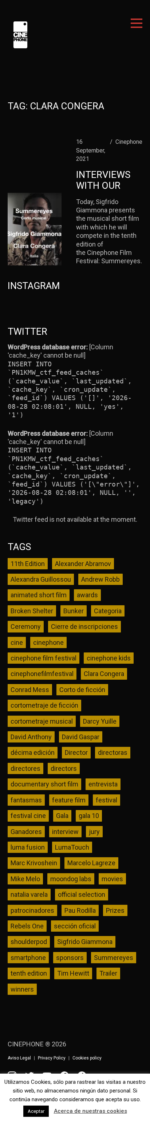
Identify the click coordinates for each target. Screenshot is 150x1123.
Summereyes (113, 957)
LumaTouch (72, 847)
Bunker (73, 611)
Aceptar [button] (36, 1111)
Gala (62, 815)
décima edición (33, 752)
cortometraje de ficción (44, 705)
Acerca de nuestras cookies (90, 1111)
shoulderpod (29, 941)
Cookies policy (87, 1058)
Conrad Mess (30, 689)
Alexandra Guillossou (41, 579)
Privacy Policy (52, 1058)
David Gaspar (80, 737)
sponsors (70, 957)
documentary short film (44, 784)
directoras (112, 752)
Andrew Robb (100, 579)
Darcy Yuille (100, 721)
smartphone (28, 957)
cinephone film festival (43, 658)
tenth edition (29, 973)
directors (64, 768)
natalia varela (29, 894)
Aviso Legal (19, 1058)
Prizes (115, 910)
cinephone (48, 642)
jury (94, 831)
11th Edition (28, 563)
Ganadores (26, 831)
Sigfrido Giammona (84, 941)
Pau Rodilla (80, 910)
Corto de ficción (82, 689)
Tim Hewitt (73, 973)
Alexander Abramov (83, 563)
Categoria (108, 611)
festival (106, 800)
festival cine (28, 815)
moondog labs (70, 879)
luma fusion (28, 847)
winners (22, 989)
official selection (81, 894)
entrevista (103, 784)
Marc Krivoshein (34, 863)
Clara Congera (104, 674)
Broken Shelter (32, 611)
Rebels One (27, 926)
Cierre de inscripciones (84, 626)
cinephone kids (109, 658)
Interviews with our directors (103, 185)
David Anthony (31, 737)
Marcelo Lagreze (91, 863)
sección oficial (75, 926)
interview (65, 831)
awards (87, 595)
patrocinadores (32, 910)
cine (17, 642)
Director (76, 752)
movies (112, 879)
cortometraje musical (42, 721)
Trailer (108, 973)
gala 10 (89, 815)
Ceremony (26, 626)
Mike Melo (25, 879)
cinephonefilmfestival (42, 674)
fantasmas (26, 800)
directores (25, 768)
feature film (69, 800)
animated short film (39, 595)
